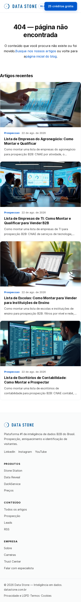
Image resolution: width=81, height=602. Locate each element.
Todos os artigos (15, 509)
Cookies (46, 595)
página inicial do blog (41, 56)
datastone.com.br (15, 589)
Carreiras (10, 555)
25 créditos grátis (60, 6)
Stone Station (13, 470)
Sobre (8, 548)
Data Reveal (12, 477)
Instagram (25, 452)
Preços (9, 490)
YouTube (41, 452)
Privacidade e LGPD (16, 595)
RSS (6, 529)
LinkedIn (9, 452)
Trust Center (12, 561)
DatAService (12, 484)
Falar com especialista (19, 568)
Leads (8, 522)
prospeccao (11, 133)
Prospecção (12, 516)
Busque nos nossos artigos (35, 51)
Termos (35, 595)
